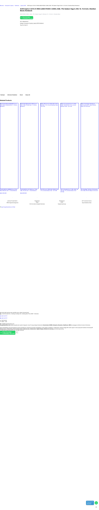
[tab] (2, 94)
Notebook (17, 5)
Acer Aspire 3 (25, 25)
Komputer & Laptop (9, 5)
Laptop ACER (23, 5)
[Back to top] (96, 507)
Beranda (2, 5)
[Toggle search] (16, 332)
